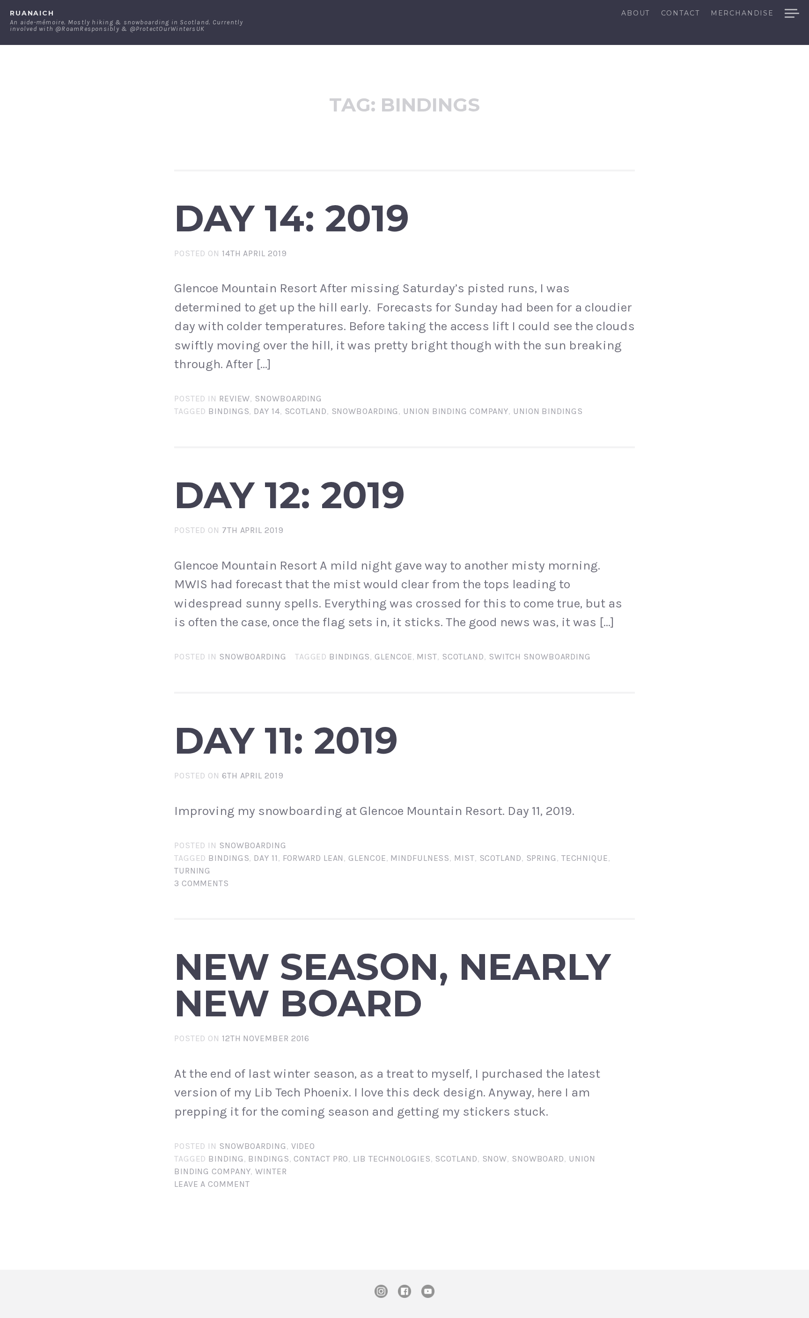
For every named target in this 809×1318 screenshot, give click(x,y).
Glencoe (393, 657)
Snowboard (538, 1159)
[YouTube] (428, 1291)
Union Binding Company (455, 411)
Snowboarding (288, 398)
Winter (271, 1171)
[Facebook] (404, 1291)
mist (427, 657)
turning (192, 871)
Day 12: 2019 (289, 495)
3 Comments (201, 883)
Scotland (306, 411)
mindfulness (419, 858)
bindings (228, 411)
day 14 (266, 411)
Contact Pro (321, 1159)
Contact (680, 13)
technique (584, 858)
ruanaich (32, 13)
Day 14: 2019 (291, 218)
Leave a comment (212, 1184)
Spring (541, 858)
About (635, 13)
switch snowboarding (540, 657)
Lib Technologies (391, 1159)
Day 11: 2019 (286, 740)
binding (225, 1159)
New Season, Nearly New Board (392, 985)
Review (234, 398)
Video (303, 1146)
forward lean (313, 858)
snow (494, 1159)
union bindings (548, 411)
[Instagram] (381, 1291)
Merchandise (742, 13)
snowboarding (365, 411)
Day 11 (266, 858)
